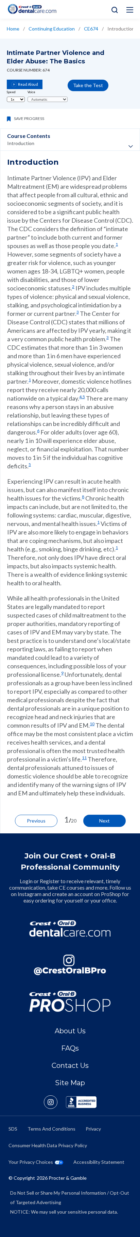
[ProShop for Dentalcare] (70, 1001)
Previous (36, 821)
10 (92, 723)
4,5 (82, 396)
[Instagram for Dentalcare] (70, 965)
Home (13, 29)
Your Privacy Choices (30, 1162)
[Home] (32, 9)
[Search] (113, 9)
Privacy (93, 1129)
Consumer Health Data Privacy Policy (47, 1145)
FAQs (70, 1048)
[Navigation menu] (129, 9)
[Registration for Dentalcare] (70, 928)
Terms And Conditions (51, 1129)
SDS (12, 1129)
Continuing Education (52, 29)
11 (84, 757)
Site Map (70, 1083)
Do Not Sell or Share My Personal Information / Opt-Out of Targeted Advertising (69, 1197)
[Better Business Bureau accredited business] (81, 1102)
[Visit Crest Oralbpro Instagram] (55, 1102)
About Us (70, 1031)
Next (104, 821)
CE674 (91, 29)
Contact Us (70, 1065)
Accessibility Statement (98, 1162)
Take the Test (88, 85)
